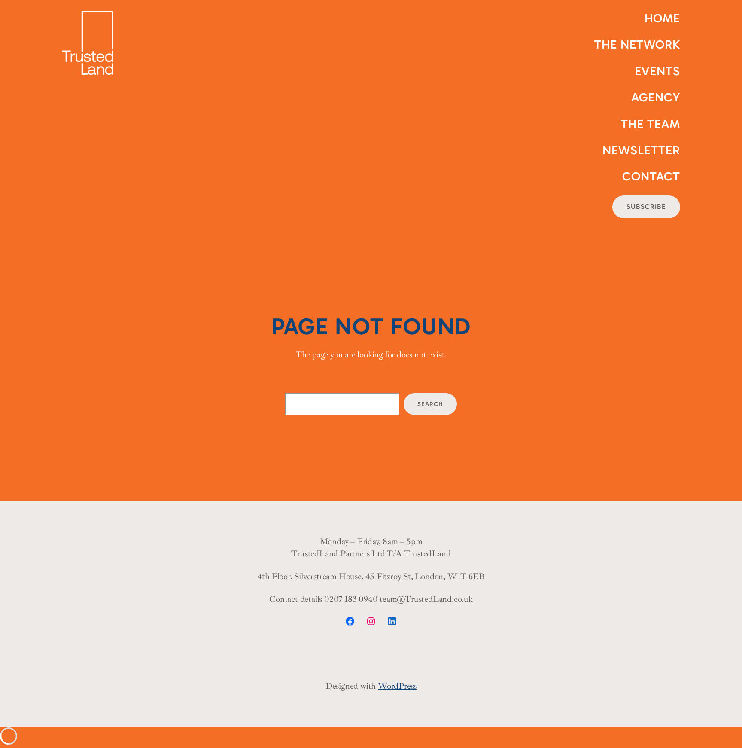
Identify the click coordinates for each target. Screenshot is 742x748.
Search (430, 404)
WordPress (397, 686)
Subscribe (646, 206)
